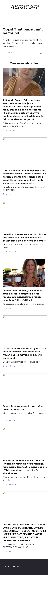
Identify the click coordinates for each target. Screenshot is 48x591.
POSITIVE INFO (24, 7)
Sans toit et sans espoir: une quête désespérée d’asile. (23, 408)
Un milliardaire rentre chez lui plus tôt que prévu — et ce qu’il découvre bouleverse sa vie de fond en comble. (25, 237)
